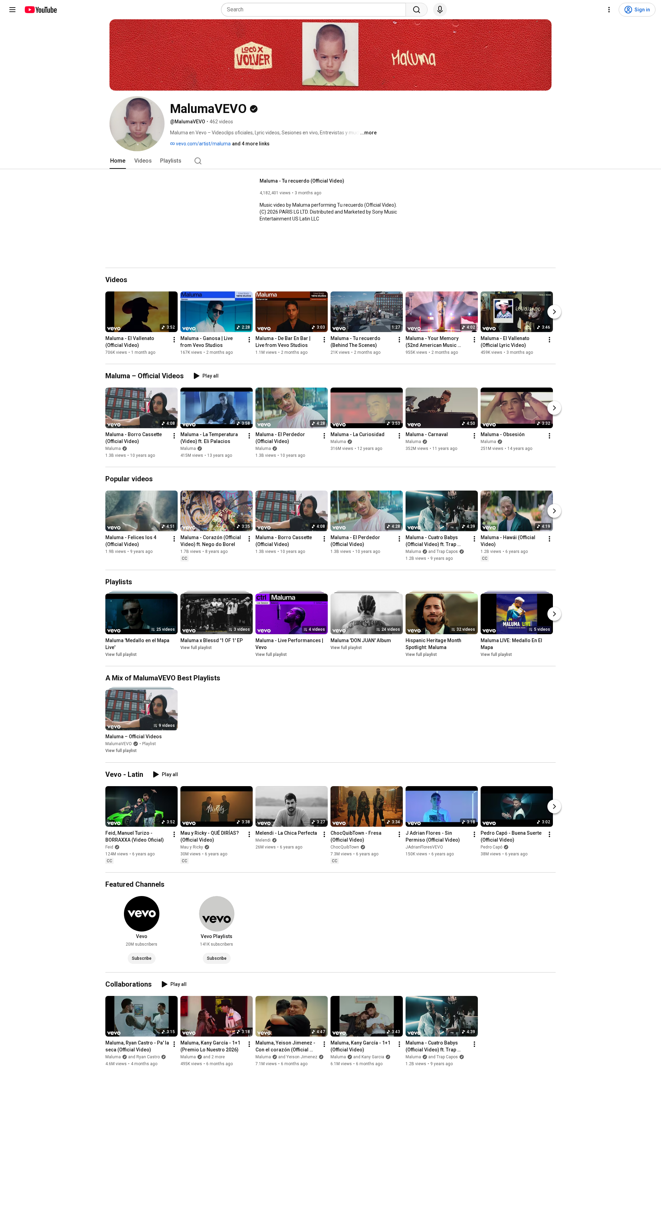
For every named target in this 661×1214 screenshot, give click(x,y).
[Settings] (609, 10)
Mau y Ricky (191, 847)
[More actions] (174, 340)
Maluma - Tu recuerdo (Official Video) (302, 181)
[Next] (554, 312)
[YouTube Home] (40, 9)
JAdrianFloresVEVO (424, 847)
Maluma (113, 448)
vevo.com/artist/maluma (203, 143)
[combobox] (315, 10)
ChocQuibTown (344, 847)
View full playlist (121, 654)
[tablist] (330, 161)
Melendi (263, 840)
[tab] (117, 161)
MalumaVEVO (118, 744)
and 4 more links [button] (251, 143)
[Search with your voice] (440, 10)
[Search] (417, 10)
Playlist (149, 744)
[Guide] (12, 10)
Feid (109, 847)
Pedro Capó (491, 847)
